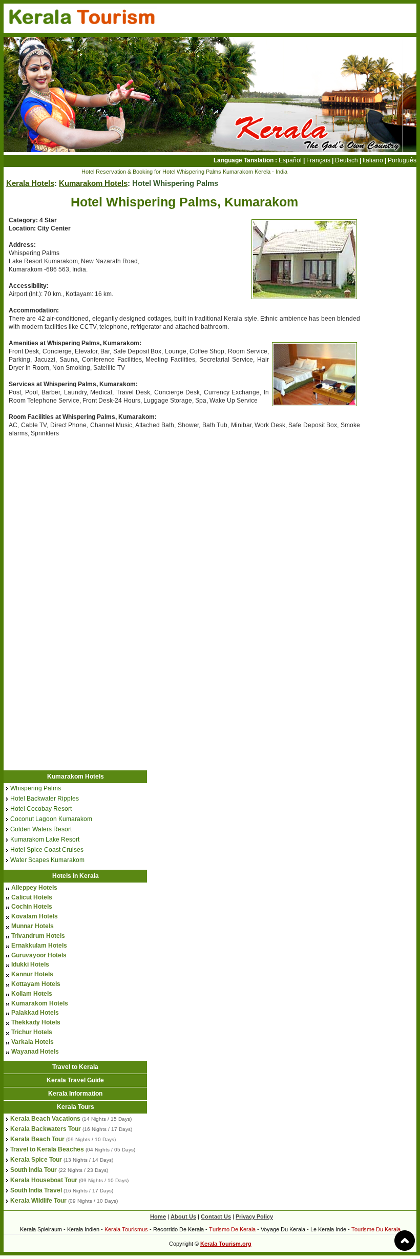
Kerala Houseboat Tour (43, 1180)
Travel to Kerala (75, 1067)
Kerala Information (75, 1093)
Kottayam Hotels (35, 984)
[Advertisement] (90, 520)
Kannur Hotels (32, 974)
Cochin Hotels (31, 906)
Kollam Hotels (31, 993)
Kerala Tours (75, 1106)
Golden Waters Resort (41, 829)
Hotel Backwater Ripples (44, 798)
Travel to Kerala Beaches (47, 1149)
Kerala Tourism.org (225, 1244)
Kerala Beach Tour (37, 1139)
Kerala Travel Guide (75, 1080)
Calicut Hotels (31, 897)
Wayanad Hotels (35, 1051)
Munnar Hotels (32, 926)
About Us (183, 1216)
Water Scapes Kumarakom (47, 860)
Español (290, 160)
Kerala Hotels (30, 183)
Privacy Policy (254, 1216)
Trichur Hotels (31, 1032)
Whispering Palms (35, 788)
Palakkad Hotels (35, 1012)
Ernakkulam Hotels (39, 945)
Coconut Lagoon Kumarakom (51, 819)
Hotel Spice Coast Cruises (46, 849)
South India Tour (33, 1169)
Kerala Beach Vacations (45, 1118)
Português (402, 160)
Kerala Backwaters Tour (45, 1128)
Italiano (373, 160)
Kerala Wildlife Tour (38, 1200)
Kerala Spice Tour (36, 1159)
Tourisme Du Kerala (376, 1229)
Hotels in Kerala (75, 875)
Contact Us (216, 1216)
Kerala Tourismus (126, 1229)
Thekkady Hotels (35, 1022)
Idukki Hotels (30, 964)
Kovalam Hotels (34, 916)
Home (158, 1216)
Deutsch (346, 160)
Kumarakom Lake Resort (44, 839)
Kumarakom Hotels (93, 183)
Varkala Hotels (32, 1041)
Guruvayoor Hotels (39, 955)
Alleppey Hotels (34, 887)
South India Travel (36, 1190)
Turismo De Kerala (232, 1229)
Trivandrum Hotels (38, 935)
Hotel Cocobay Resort (41, 808)
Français (318, 160)
